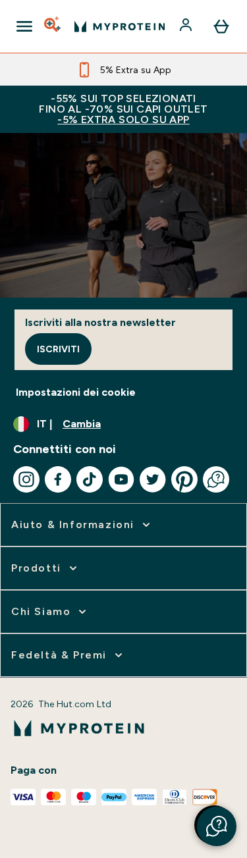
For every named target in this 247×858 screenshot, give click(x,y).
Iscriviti (58, 349)
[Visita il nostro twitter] (153, 479)
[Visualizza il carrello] (221, 26)
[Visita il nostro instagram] (26, 479)
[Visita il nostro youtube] (121, 479)
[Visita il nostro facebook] (58, 479)
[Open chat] (216, 479)
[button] (216, 826)
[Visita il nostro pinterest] (184, 479)
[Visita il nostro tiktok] (89, 479)
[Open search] (53, 26)
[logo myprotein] (119, 26)
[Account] (187, 26)
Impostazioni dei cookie (76, 392)
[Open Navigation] (24, 26)
